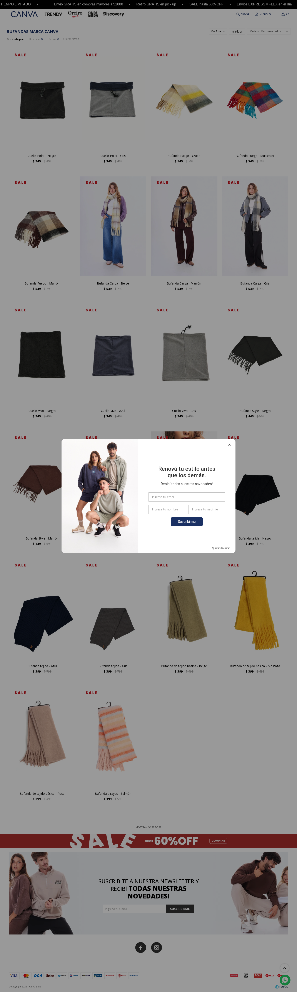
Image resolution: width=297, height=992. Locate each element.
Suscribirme (187, 522)
